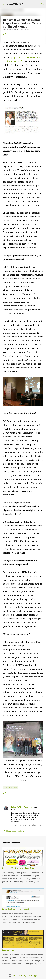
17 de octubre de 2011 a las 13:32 (26, 825)
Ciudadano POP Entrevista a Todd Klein (18, 868)
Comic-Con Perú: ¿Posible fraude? (15, 909)
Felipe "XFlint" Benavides (22, 807)
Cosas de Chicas (8, 950)
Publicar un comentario (14, 831)
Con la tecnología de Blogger (24, 976)
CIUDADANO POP (15, 4)
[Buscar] (42, 4)
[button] (4, 34)
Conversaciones (10, 787)
